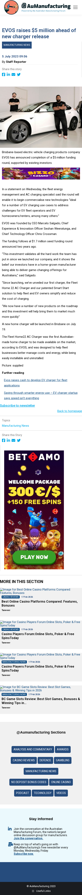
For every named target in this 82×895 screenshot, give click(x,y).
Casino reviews (24, 760)
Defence (45, 760)
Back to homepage (69, 411)
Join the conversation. (28, 838)
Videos (61, 793)
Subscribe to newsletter (17, 405)
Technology (43, 793)
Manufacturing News (17, 45)
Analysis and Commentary (33, 749)
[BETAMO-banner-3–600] (34, 568)
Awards (63, 749)
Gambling (62, 760)
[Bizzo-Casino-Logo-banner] (41, 178)
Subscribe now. (24, 853)
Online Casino (61, 782)
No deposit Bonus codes (28, 782)
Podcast (22, 793)
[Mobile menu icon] (75, 7)
